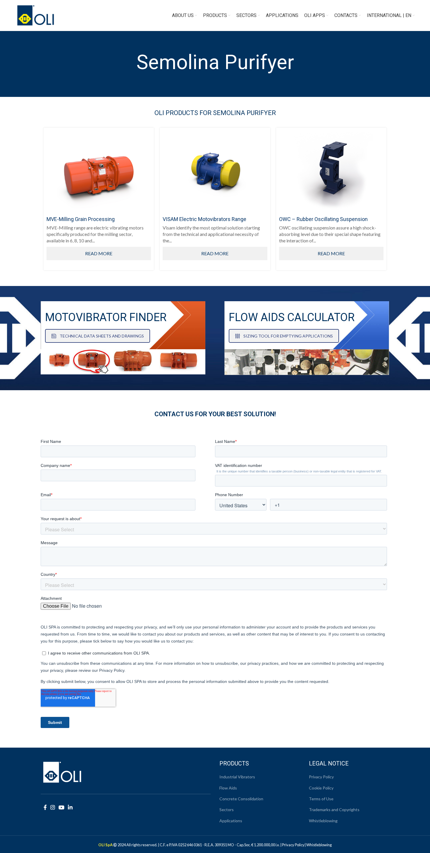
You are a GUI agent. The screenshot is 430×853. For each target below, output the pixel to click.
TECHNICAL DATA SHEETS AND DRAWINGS (102, 335)
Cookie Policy (321, 787)
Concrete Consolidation (241, 798)
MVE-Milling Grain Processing (81, 219)
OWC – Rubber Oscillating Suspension (323, 219)
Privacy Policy (321, 776)
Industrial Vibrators (237, 776)
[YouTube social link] (61, 807)
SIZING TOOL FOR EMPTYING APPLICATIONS (288, 335)
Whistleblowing (323, 820)
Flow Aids (228, 787)
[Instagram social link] (53, 807)
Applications (230, 820)
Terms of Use (321, 798)
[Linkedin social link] (70, 807)
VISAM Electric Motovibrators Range (204, 219)
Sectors (226, 809)
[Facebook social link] (45, 807)
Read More (98, 253)
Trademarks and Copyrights (334, 809)
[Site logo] (35, 15)
